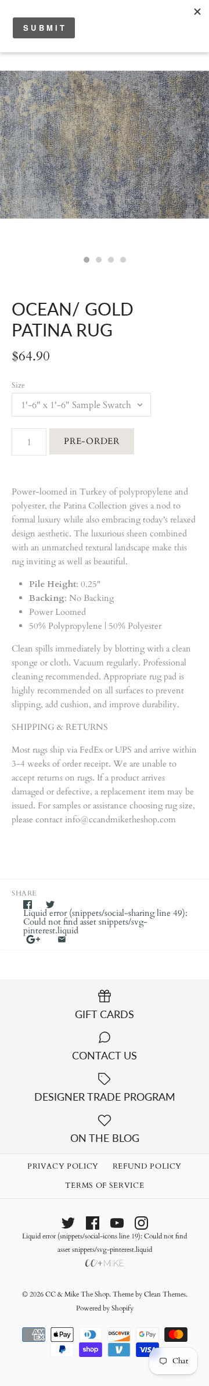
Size (18, 385)
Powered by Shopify (105, 1308)
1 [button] (86, 261)
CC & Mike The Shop (77, 1294)
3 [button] (110, 261)
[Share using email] (61, 939)
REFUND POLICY (147, 1166)
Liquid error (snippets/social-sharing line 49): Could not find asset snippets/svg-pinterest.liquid (105, 922)
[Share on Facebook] (27, 904)
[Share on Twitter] (50, 904)
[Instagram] (141, 1223)
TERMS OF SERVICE (104, 1185)
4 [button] (122, 261)
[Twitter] (68, 1223)
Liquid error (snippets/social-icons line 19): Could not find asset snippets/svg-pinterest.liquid (104, 1242)
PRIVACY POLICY (63, 1166)
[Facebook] (92, 1223)
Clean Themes (165, 1294)
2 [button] (98, 261)
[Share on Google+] (33, 939)
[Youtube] (117, 1223)
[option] (104, 144)
